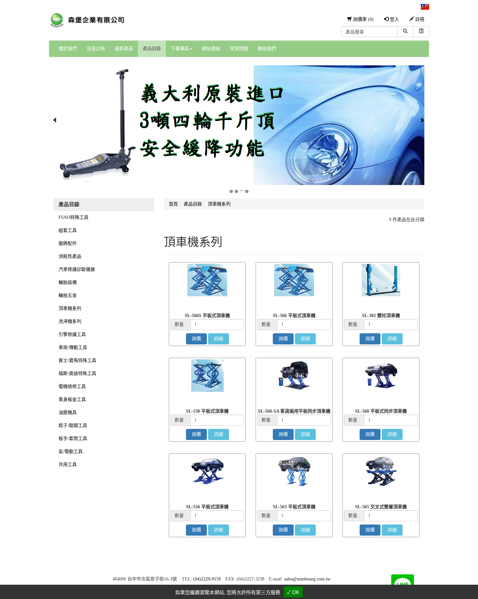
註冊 (419, 19)
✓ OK (293, 592)
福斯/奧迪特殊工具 (77, 373)
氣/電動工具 (71, 451)
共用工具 (68, 464)
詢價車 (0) (363, 19)
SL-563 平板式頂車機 (294, 506)
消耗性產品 (70, 256)
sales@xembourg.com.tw (307, 579)
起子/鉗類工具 (73, 425)
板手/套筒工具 (73, 438)
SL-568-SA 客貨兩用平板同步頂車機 (294, 411)
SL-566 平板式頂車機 (294, 315)
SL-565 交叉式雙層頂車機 (381, 506)
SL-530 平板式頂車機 (207, 411)
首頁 (173, 204)
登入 (394, 19)
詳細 (218, 338)
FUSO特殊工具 (73, 217)
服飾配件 (68, 243)
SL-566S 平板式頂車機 (207, 315)
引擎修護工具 (72, 334)
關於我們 (68, 48)
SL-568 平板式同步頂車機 (381, 411)
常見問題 (239, 48)
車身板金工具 (72, 399)
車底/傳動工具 (73, 347)
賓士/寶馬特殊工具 (77, 360)
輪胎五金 (68, 295)
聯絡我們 (267, 48)
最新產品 (124, 48)
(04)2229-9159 (207, 579)
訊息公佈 (96, 48)
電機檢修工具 (72, 386)
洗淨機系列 (70, 321)
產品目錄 (152, 48)
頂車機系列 (70, 308)
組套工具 (68, 230)
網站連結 (211, 48)
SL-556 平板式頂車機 (207, 506)
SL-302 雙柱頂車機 (381, 315)
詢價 (196, 338)
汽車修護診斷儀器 (77, 269)
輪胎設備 (68, 282)
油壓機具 (68, 412)
